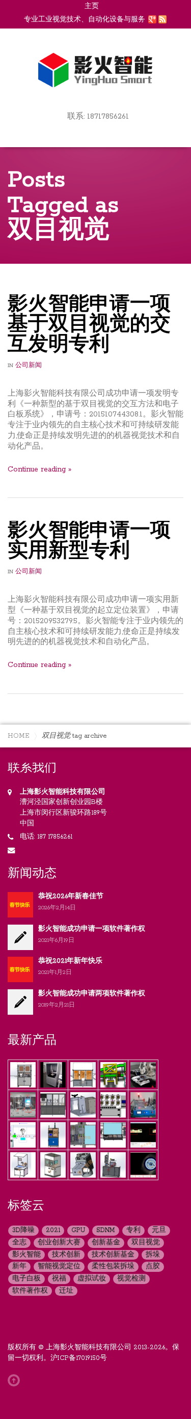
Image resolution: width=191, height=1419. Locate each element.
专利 (133, 1230)
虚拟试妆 (91, 1279)
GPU (78, 1230)
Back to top (16, 1380)
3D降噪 (23, 1230)
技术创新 (66, 1255)
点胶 (153, 1266)
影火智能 (26, 1255)
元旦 (159, 1230)
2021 (53, 1230)
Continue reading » (39, 469)
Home (19, 736)
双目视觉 (145, 1242)
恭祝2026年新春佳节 (70, 896)
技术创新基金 (113, 1255)
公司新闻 (28, 365)
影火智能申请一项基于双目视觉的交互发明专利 (89, 325)
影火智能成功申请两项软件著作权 (91, 993)
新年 (19, 1266)
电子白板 (26, 1279)
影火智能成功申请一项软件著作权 (91, 929)
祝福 (59, 1279)
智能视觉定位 (59, 1266)
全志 (19, 1242)
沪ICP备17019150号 (78, 1358)
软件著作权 (30, 1291)
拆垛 (153, 1255)
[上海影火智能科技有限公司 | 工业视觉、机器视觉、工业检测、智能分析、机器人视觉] (96, 69)
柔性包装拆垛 (113, 1266)
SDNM (105, 1230)
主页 (92, 6)
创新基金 (106, 1242)
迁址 (66, 1291)
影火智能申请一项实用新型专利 (89, 541)
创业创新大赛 (59, 1242)
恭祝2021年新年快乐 (70, 961)
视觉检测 (131, 1279)
